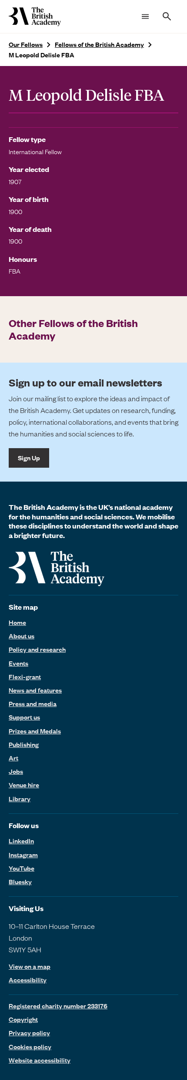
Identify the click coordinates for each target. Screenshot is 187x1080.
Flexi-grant (25, 676)
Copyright (23, 1019)
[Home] (35, 16)
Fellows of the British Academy (99, 44)
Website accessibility (39, 1060)
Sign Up (29, 457)
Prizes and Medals (35, 731)
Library (19, 798)
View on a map (29, 966)
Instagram (23, 854)
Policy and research (37, 649)
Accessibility (28, 980)
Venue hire (24, 784)
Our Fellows (26, 44)
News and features (35, 690)
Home (17, 622)
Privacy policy (29, 1032)
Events (18, 663)
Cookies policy (30, 1046)
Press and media (33, 703)
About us (21, 635)
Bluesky (20, 881)
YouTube (21, 868)
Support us (24, 717)
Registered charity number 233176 (58, 1005)
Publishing (24, 744)
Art (13, 757)
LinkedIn (21, 840)
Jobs (16, 771)
